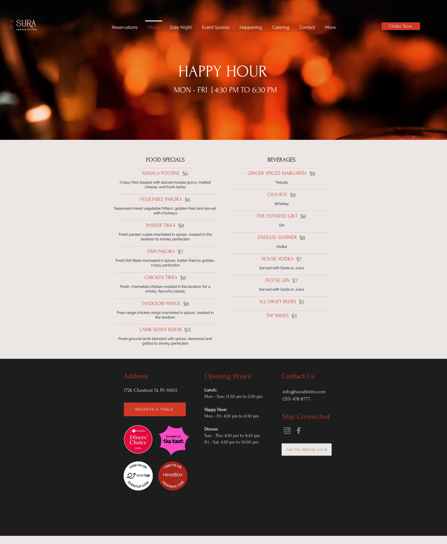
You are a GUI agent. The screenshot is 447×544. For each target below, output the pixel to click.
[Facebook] (298, 430)
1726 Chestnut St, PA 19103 (150, 390)
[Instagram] (287, 430)
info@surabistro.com (304, 391)
